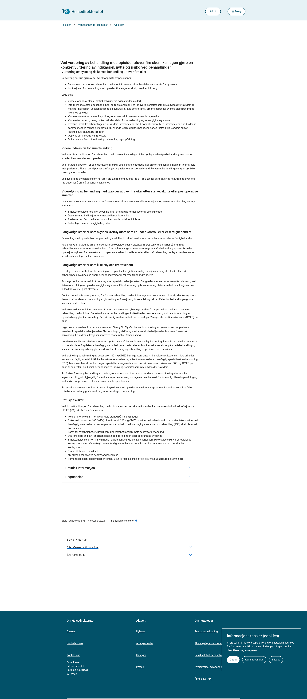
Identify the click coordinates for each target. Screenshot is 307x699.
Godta (233, 659)
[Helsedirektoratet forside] (85, 11)
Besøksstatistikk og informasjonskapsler (217, 655)
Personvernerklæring (206, 631)
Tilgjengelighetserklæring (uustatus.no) (217, 643)
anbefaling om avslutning (120, 391)
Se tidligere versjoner (122, 520)
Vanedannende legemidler (92, 24)
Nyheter (140, 631)
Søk (211, 11)
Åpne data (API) (203, 678)
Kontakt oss (73, 655)
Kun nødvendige (254, 659)
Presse (140, 666)
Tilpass (276, 659)
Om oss (71, 631)
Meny (238, 11)
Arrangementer (144, 643)
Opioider (119, 24)
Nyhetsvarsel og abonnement (211, 666)
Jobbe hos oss (75, 643)
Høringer (141, 655)
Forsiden (66, 24)
